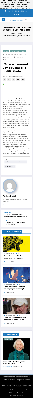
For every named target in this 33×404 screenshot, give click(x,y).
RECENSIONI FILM (22, 6)
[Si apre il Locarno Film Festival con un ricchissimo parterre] (16, 244)
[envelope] (18, 79)
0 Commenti (7, 60)
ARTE (3, 1)
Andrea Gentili (7, 57)
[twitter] (9, 79)
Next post (6, 220)
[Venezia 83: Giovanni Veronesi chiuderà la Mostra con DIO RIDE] (16, 306)
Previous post (7, 212)
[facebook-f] (14, 14)
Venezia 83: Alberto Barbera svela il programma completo (15, 288)
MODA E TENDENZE (22, 4)
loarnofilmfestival (14, 54)
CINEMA (3, 3)
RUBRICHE (17, 8)
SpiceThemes (19, 399)
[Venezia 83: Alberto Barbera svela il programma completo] (16, 275)
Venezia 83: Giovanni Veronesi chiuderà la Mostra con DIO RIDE (15, 319)
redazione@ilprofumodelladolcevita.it (19, 393)
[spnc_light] (29, 19)
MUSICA (6, 6)
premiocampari (22, 54)
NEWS (13, 6)
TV (30, 8)
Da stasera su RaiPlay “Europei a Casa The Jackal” (15, 223)
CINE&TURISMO (23, 1)
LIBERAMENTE (21, 3)
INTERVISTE (11, 3)
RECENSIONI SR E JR (6, 8)
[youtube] (18, 14)
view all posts (6, 205)
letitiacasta (7, 54)
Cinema (6, 51)
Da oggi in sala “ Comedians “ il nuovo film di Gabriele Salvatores (15, 216)
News (23, 51)
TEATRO (24, 8)
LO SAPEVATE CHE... (9, 4)
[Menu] (3, 19)
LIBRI (28, 3)
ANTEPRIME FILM (12, 1)
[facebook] (4, 79)
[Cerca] (26, 20)
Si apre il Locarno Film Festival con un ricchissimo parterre (15, 257)
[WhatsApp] (13, 79)
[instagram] (16, 14)
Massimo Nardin (10, 284)
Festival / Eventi (15, 51)
